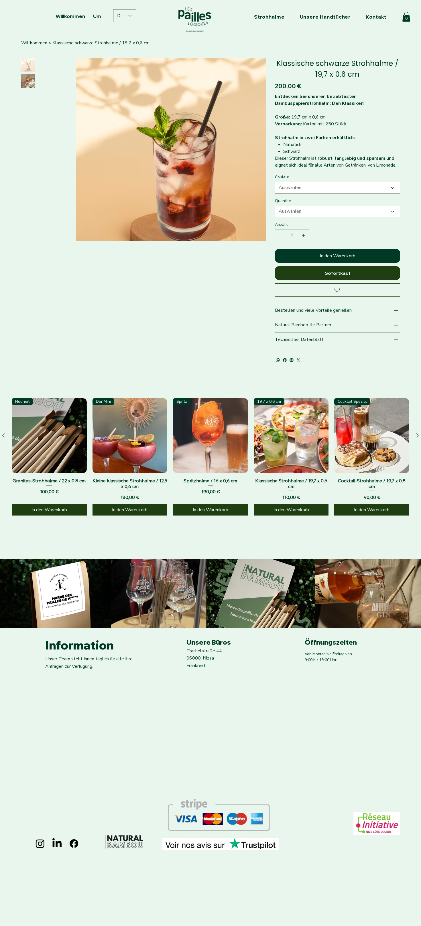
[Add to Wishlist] (337, 290)
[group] (210, 457)
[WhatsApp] (278, 360)
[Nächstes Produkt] (417, 435)
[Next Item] (256, 135)
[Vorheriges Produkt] (3, 435)
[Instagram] (40, 843)
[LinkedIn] (57, 843)
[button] (406, 17)
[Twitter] (298, 360)
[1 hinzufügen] (303, 235)
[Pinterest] (291, 360)
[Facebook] (285, 360)
